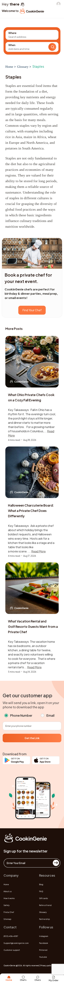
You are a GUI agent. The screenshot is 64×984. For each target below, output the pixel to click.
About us (8, 891)
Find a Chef (9, 912)
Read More (38, 551)
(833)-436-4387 (11, 936)
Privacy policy (46, 965)
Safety (6, 905)
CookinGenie (9, 965)
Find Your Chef (32, 310)
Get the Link (32, 738)
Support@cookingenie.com (16, 943)
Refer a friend (45, 905)
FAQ (41, 891)
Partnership (44, 919)
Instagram (43, 936)
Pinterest (43, 950)
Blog (41, 884)
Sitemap (7, 919)
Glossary (22, 66)
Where (12, 32)
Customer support (12, 950)
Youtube (43, 957)
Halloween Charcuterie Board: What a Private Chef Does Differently (31, 510)
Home (9, 66)
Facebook (43, 943)
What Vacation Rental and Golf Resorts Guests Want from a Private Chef (33, 626)
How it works (9, 898)
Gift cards (43, 898)
